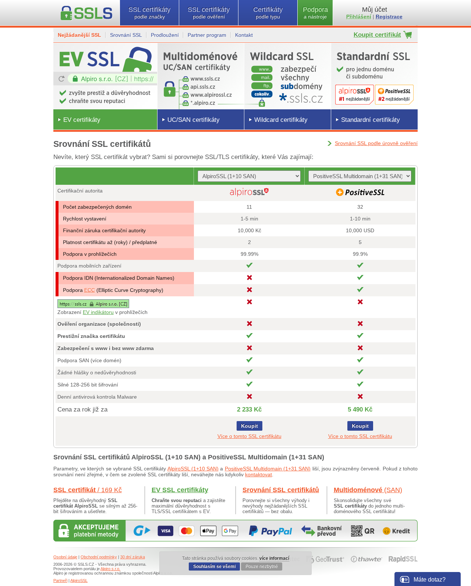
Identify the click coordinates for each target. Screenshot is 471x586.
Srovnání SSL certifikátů (280, 490)
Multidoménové (368, 490)
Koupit (249, 426)
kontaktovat (258, 474)
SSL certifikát (87, 490)
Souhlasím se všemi (214, 566)
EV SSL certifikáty (180, 490)
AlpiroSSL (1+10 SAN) (193, 469)
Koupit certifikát (377, 34)
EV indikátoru (98, 312)
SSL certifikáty (149, 13)
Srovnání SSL (126, 35)
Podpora (315, 13)
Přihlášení (358, 17)
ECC (89, 290)
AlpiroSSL (79, 580)
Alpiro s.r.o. (110, 568)
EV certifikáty (81, 119)
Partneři (60, 580)
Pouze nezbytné (261, 566)
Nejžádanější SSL (79, 35)
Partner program (207, 35)
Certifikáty (268, 13)
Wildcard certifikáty (281, 119)
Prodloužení (165, 35)
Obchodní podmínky (99, 557)
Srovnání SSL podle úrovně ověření (376, 143)
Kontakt (244, 35)
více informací (274, 558)
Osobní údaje (65, 557)
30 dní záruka (132, 557)
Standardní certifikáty (370, 119)
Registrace (389, 17)
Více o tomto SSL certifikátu (249, 436)
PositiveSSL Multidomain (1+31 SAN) (268, 469)
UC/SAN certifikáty (193, 119)
